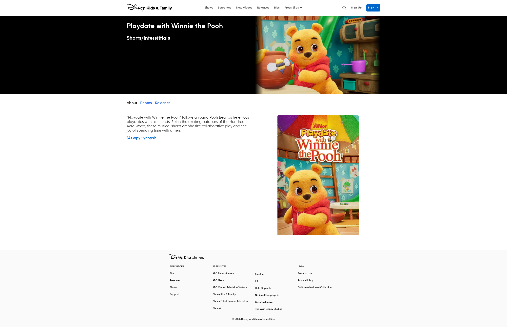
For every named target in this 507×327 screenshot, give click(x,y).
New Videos (244, 7)
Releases (263, 7)
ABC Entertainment (223, 273)
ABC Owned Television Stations (230, 287)
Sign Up (356, 7)
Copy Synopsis (143, 138)
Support (174, 294)
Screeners (224, 7)
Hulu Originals (263, 288)
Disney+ (217, 308)
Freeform (260, 274)
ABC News (218, 280)
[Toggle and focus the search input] (344, 8)
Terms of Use (305, 273)
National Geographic (267, 295)
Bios (277, 7)
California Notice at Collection (315, 287)
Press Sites (291, 7)
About (132, 103)
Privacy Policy (305, 280)
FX (256, 281)
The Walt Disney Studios (268, 309)
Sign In (373, 7)
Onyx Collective (264, 302)
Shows (209, 7)
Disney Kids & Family (224, 294)
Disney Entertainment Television (230, 301)
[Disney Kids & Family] (149, 8)
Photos (146, 103)
